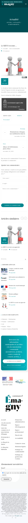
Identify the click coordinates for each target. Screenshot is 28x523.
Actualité (5, 48)
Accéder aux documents (14, 361)
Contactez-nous (20, 443)
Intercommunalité (14, 48)
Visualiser (22, 109)
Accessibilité (19, 438)
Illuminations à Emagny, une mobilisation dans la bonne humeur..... (17, 133)
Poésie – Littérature (8, 321)
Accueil (3, 420)
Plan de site (18, 435)
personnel (6, 119)
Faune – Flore (6, 326)
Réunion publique (13, 294)
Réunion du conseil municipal (17, 285)
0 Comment (6, 51)
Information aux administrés (17, 277)
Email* (3, 468)
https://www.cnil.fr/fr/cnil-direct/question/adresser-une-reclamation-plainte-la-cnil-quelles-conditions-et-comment (14, 512)
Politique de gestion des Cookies (19, 457)
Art (3, 324)
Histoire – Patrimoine (9, 319)
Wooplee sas (18, 515)
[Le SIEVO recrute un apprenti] (14, 234)
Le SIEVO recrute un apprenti (10, 247)
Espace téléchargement (14, 365)
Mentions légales (20, 446)
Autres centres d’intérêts (10, 329)
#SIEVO (19, 115)
